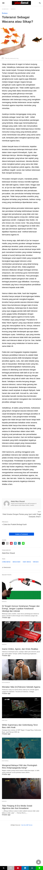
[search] (40, 3)
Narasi (4, 601)
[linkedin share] (15, 543)
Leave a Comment (21, 534)
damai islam (16, 562)
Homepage (5, 9)
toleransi (35, 562)
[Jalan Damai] (21, 3)
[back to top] (38, 862)
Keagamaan (6, 682)
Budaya (13, 9)
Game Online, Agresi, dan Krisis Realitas (20, 649)
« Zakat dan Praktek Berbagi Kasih (14, 524)
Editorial (5, 760)
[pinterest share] (11, 543)
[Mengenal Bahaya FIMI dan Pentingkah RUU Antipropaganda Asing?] (21, 748)
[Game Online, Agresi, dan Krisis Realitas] (21, 631)
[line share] (23, 543)
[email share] (7, 543)
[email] (10, 868)
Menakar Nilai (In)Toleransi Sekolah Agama (21, 687)
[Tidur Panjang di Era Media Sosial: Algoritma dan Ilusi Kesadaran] (21, 788)
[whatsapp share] (19, 543)
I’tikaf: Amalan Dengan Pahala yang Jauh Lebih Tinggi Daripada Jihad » (21, 515)
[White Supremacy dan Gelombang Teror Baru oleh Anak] (21, 707)
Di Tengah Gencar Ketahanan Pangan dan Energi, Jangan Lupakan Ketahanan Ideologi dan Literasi (21, 608)
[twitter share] (3, 543)
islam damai (27, 562)
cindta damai (6, 562)
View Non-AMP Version (26, 825)
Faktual (5, 720)
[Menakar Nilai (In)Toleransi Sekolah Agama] (21, 669)
